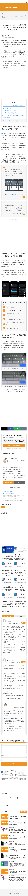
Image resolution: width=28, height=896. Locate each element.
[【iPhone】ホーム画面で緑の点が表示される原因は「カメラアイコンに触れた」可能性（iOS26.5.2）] (20, 598)
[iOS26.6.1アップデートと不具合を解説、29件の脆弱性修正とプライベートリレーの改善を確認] (8, 552)
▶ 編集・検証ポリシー (8, 491)
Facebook (12, 487)
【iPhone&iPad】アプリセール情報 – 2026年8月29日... (17, 823)
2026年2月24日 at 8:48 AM (19, 707)
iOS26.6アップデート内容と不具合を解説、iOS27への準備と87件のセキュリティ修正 (20, 588)
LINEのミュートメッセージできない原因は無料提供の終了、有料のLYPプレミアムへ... (17, 865)
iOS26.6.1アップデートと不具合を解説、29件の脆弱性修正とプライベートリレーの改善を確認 (7, 558)
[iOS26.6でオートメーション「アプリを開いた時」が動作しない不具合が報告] (8, 567)
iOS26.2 (3, 133)
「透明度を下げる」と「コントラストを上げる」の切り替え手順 (13, 112)
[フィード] (18, 798)
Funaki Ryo (7, 36)
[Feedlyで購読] (17, 428)
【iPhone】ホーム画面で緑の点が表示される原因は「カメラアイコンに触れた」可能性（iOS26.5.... (20, 605)
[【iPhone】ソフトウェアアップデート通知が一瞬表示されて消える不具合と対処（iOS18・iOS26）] (8, 598)
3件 (10, 504)
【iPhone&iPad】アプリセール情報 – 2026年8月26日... (17, 871)
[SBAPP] (10, 8)
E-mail (2, 759)
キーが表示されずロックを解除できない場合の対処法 (13, 116)
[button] (23, 428)
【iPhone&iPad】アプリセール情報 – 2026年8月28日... (17, 837)
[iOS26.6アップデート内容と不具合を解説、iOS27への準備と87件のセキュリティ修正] (20, 583)
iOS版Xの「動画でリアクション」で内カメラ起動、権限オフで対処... (17, 843)
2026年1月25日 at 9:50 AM (14, 623)
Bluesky (18, 487)
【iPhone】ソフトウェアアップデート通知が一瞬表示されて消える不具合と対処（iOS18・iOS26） (8, 605)
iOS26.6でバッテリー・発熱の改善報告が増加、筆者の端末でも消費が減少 (7, 588)
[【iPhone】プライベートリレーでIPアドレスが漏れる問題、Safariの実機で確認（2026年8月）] (20, 552)
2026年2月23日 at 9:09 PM (14, 662)
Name (2, 755)
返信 (24, 623)
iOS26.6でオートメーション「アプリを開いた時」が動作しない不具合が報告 (7, 573)
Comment (3, 744)
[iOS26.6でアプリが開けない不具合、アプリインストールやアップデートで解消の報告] (20, 567)
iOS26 (3, 507)
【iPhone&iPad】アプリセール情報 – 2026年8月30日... (17, 817)
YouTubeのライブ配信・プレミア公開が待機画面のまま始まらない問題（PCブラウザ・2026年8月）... (17, 830)
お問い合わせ (20, 482)
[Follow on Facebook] (14, 798)
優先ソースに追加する (14, 445)
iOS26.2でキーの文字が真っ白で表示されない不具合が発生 (14, 107)
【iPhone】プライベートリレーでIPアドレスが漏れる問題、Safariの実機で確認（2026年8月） (20, 558)
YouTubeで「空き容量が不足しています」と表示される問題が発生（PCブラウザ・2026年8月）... (17, 879)
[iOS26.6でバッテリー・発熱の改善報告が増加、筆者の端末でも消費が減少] (8, 583)
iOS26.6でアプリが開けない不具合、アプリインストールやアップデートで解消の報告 (20, 573)
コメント (5, 504)
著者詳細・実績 (8, 482)
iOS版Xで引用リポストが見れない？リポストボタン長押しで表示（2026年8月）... (17, 857)
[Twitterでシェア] (4, 428)
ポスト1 (10, 149)
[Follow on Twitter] (10, 798)
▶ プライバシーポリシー (8, 493)
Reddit (21, 213)
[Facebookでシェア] (11, 428)
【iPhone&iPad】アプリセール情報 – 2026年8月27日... (17, 850)
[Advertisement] (14, 85)
